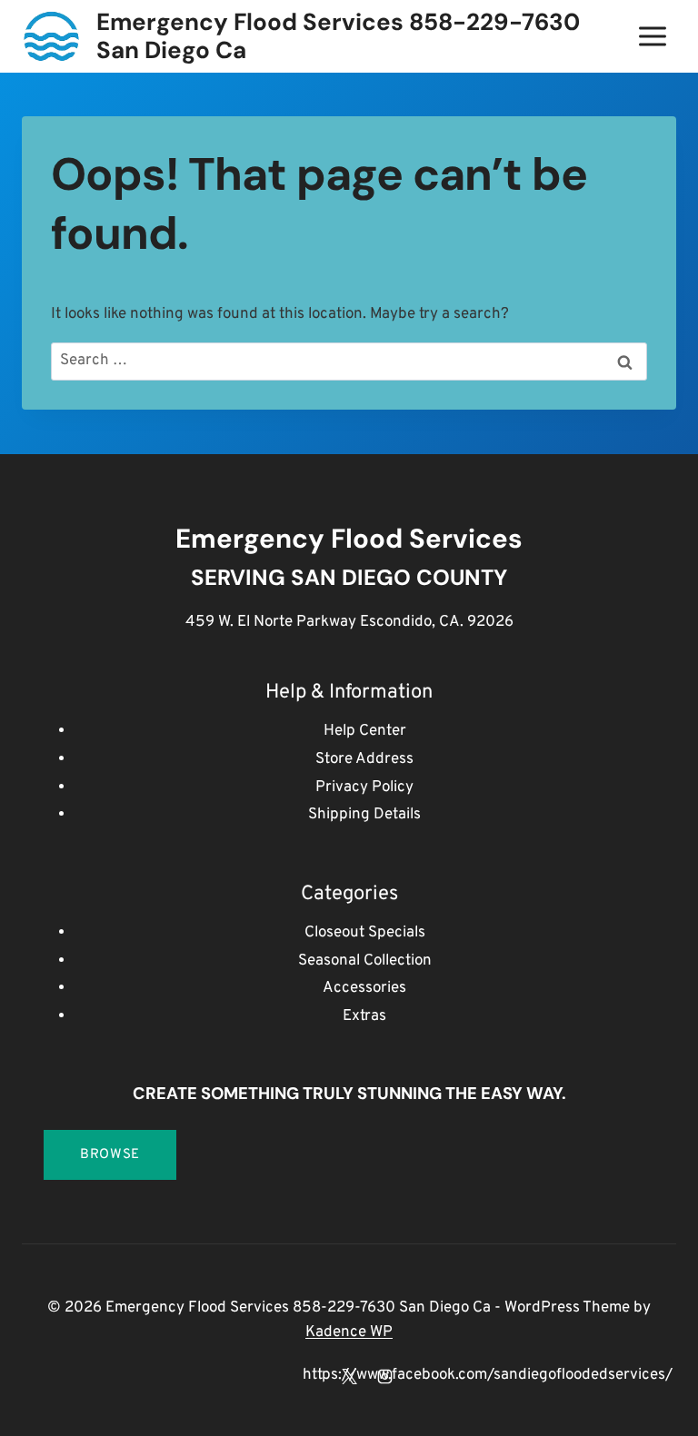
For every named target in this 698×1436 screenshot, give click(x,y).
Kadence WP (349, 1332)
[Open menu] (652, 36)
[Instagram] (384, 1376)
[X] (349, 1376)
